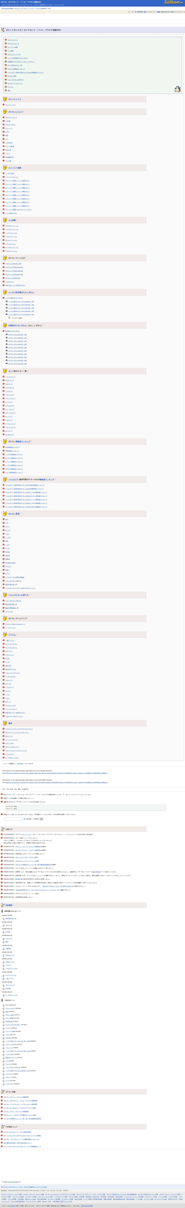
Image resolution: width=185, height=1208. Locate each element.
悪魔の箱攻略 (108, 1199)
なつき (7, 548)
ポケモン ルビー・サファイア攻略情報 (16, 1111)
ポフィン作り (9, 743)
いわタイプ (9, 420)
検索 (145, 12)
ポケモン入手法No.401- (13, 278)
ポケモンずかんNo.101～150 (17, 341)
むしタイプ (9, 416)
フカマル (8, 1064)
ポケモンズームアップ (15, 83)
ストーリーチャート (11, 177)
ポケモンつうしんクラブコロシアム (17, 732)
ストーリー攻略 (13, 47)
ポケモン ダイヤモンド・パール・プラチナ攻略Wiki (21, 2)
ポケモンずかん (10, 124)
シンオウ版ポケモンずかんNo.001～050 (21, 301)
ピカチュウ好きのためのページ (15, 624)
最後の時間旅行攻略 (119, 1199)
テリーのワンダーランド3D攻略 (133, 1197)
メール (7, 662)
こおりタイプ (9, 395)
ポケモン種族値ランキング (16, 69)
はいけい (8, 691)
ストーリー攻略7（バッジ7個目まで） (17, 202)
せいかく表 (9, 611)
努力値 (7, 552)
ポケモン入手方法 (10, 1044)
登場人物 (8, 150)
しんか (7, 545)
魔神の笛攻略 (130, 1199)
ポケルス (8, 566)
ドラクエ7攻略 (172, 1197)
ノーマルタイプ (10, 377)
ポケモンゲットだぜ (14, 54)
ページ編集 (157, 12)
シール (7, 694)
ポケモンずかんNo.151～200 (17, 344)
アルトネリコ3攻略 (31, 1197)
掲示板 (17, 879)
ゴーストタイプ (10, 424)
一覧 (135, 12)
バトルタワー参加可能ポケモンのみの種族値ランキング (26, 72)
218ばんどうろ (10, 955)
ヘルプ (149, 12)
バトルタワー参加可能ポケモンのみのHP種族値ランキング (24, 489)
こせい (7, 534)
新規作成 (163, 12)
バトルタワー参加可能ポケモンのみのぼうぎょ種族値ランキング (26, 496)
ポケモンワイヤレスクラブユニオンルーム (19, 729)
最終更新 (140, 12)
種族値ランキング (23, 441)
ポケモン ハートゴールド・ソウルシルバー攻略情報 (20, 1104)
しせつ (7, 153)
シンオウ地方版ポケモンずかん (18, 58)
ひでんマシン (9, 655)
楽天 (49, 1201)
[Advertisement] (92, 18)
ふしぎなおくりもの (11, 758)
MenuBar (20, 763)
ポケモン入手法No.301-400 (14, 274)
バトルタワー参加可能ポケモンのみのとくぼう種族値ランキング (26, 503)
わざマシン (9, 651)
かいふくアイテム (11, 644)
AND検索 (28, 819)
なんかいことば (10, 705)
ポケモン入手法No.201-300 (14, 271)
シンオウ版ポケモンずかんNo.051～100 (21, 305)
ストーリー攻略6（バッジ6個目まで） (17, 198)
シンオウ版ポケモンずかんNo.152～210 (21, 314)
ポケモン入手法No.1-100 (13, 263)
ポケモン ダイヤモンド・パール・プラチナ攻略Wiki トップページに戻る (25, 1187)
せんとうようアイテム (12, 673)
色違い (7, 570)
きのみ (7, 658)
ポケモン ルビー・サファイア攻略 (170, 1194)
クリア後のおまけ (11, 213)
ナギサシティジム (11, 251)
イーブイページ (10, 628)
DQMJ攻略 (111, 1197)
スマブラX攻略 (73, 1197)
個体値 (7, 555)
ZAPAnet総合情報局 (7, 8)
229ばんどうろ (10, 962)
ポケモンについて (13, 43)
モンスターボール (11, 647)
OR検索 (35, 819)
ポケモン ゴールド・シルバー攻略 (11, 1194)
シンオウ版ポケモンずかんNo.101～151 (21, 308)
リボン (7, 698)
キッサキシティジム (11, 247)
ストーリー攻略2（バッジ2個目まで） (17, 184)
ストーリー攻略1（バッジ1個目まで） (17, 180)
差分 (168, 12)
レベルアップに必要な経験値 (14, 577)
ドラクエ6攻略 (162, 1197)
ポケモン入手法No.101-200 (14, 267)
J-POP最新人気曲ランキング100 (62, 1201)
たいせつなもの (10, 676)
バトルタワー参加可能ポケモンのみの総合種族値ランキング (24, 485)
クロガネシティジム (11, 226)
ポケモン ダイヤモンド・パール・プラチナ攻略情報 (20, 1100)
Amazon (44, 1201)
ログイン (181, 12)
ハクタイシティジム (11, 229)
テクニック (9, 128)
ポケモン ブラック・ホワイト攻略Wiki (28, 846)
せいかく (8, 530)
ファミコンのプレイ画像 (33, 1201)
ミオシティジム (10, 244)
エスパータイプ (10, 413)
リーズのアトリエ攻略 (61, 1197)
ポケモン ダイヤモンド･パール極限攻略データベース (21, 1139)
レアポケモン (9, 282)
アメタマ (8, 965)
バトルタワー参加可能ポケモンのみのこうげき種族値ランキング (26, 492)
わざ (6, 523)
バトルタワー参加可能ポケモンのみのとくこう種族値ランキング (26, 499)
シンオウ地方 (9, 173)
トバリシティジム (11, 233)
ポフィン (8, 702)
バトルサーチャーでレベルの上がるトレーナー (20, 588)
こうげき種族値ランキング (14, 454)
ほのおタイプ (9, 380)
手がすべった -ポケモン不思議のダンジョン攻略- (20, 1115)
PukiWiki (12, 1206)
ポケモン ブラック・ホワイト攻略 (33, 1194)
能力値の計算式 (10, 563)
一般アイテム (9, 640)
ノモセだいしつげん (11, 968)
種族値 (7, 559)
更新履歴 (9, 905)
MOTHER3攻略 (41, 1199)
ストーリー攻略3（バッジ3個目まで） (17, 188)
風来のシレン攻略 (30, 1199)
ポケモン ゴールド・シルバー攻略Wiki (28, 850)
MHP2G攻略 (78, 1199)
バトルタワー (13, 479)
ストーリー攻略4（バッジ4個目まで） (17, 191)
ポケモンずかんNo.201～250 (17, 347)
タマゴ (7, 573)
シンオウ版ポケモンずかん (14, 298)
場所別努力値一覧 (11, 584)
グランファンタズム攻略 (45, 1197)
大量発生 (8, 948)
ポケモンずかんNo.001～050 (17, 334)
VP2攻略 (81, 1197)
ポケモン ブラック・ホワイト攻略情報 (16, 1097)
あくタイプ (9, 431)
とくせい (8, 537)
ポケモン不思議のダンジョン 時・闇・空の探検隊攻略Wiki (22, 1118)
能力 (6, 519)
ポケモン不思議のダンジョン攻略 (148, 1194)
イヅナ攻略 (139, 1199)
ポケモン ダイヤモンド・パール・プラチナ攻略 (91, 1194)
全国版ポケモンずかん (17, 325)
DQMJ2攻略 (119, 1197)
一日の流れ (9, 142)
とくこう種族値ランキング (14, 461)
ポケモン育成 (12, 76)
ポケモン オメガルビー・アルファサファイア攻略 (20, 1108)
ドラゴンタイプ (10, 427)
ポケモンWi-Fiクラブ (12, 747)
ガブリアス (8, 1074)
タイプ (11, 371)
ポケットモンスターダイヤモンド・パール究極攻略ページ (22, 1146)
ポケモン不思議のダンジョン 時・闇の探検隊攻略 (122, 1194)
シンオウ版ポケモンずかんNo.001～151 (21, 311)
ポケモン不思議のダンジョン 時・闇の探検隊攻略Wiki (33, 864)
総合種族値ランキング (12, 447)
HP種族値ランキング (12, 451)
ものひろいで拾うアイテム (14, 716)
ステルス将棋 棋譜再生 (18, 1201)
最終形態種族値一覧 (11, 608)
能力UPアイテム (10, 669)
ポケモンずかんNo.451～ (13, 1024)
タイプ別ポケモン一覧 (15, 65)
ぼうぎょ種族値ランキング (14, 458)
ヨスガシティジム (11, 240)
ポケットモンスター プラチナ (25, 857)
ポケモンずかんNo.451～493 (17, 364)
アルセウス (8, 938)
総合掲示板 (96, 872)
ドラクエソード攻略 (151, 1197)
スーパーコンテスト (11, 740)
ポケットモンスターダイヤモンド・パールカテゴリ (42, 890)
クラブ (18, 886)
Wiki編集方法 (9, 157)
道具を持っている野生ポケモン (15, 285)
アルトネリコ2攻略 (18, 1197)
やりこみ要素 (9, 146)
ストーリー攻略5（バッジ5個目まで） (17, 195)
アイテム (10, 87)
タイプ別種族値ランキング (14, 472)
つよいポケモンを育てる (16, 80)
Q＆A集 (7, 121)
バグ (6, 139)
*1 (63, 794)
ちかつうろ (9, 736)
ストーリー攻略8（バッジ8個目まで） (17, 206)
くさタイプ (9, 391)
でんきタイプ (9, 387)
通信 (9, 90)
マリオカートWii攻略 (54, 1199)
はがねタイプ (9, 434)
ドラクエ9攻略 (12, 1199)
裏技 (6, 135)
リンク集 (8, 161)
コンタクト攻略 (148, 1199)
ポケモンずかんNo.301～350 (17, 354)
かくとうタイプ (10, 398)
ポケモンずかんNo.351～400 (17, 357)
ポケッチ (8, 684)
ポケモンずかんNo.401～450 (17, 360)
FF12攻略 (21, 1199)
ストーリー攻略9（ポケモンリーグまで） (18, 209)
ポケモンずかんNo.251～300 (17, 351)
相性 (6, 541)
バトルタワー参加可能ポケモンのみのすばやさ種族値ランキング (26, 507)
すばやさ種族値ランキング (14, 469)
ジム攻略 (10, 51)
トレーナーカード (11, 709)
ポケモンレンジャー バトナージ (26, 861)
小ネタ (7, 132)
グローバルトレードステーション (16, 750)
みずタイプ (9, 384)
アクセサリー (9, 687)
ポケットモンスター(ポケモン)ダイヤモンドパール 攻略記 (22, 1135)
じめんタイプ (9, 405)
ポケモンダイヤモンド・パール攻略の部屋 (17, 1132)
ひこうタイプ (9, 409)
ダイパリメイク (13, 40)
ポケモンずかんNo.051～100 (17, 338)
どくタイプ (9, 402)
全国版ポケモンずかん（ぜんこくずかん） (21, 61)
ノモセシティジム (11, 236)
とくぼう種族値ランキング (14, 465)
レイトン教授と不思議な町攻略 (92, 1199)
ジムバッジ (9, 680)
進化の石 (8, 666)
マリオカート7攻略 (67, 1199)
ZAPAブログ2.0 (172, 1199)
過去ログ (173, 12)
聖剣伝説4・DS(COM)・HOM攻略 (96, 1197)
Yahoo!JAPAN (20, 890)
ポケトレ (8, 1077)
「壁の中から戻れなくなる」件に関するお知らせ (57, 886)
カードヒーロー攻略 (161, 1199)
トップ (131, 12)
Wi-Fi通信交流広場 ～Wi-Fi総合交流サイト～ (18, 1143)
